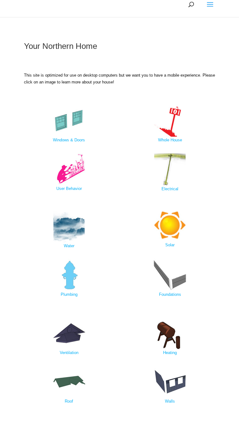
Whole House (170, 140)
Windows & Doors (69, 140)
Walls (170, 401)
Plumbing (69, 294)
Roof (69, 401)
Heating (170, 352)
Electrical (170, 189)
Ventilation (69, 352)
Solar (170, 245)
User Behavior (69, 188)
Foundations (170, 294)
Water (69, 245)
